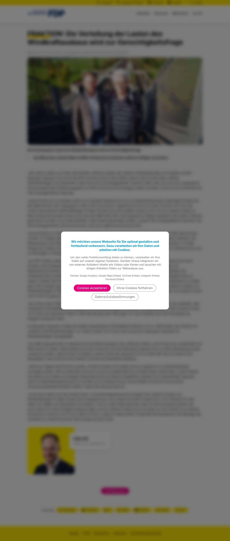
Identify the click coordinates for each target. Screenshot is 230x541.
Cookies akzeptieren (92, 288)
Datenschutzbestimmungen (115, 297)
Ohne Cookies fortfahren (135, 288)
